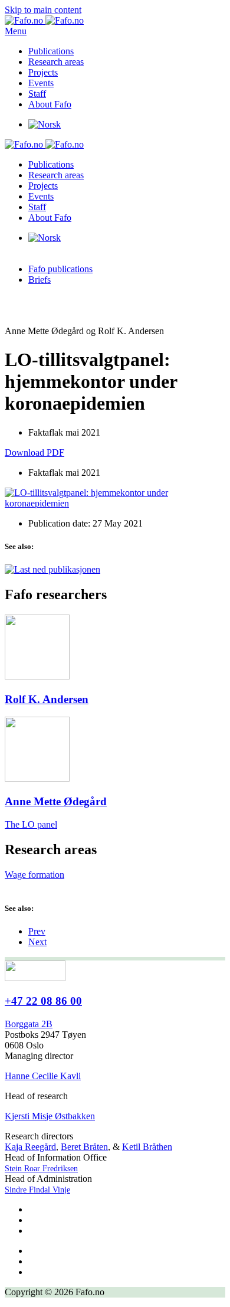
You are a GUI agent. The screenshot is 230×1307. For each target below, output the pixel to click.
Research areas (56, 62)
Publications (51, 51)
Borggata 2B (28, 1024)
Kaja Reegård (30, 1147)
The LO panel (31, 824)
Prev (36, 931)
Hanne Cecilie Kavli (43, 1076)
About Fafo (49, 104)
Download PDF (34, 452)
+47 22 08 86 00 (43, 1001)
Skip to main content (43, 10)
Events (41, 83)
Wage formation (34, 875)
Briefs (39, 280)
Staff (37, 94)
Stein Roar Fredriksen (41, 1168)
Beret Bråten (84, 1147)
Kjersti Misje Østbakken (50, 1116)
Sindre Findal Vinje (37, 1189)
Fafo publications (60, 269)
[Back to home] (44, 20)
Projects (43, 72)
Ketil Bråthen (147, 1147)
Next (37, 942)
